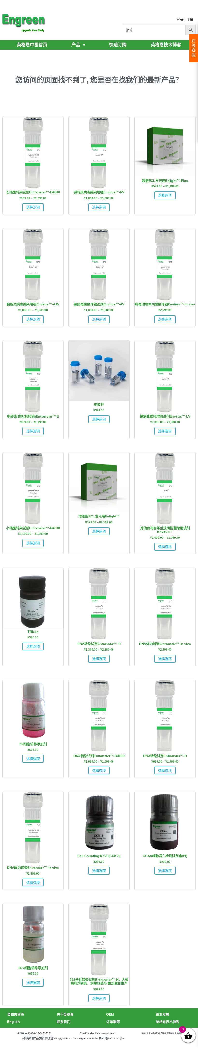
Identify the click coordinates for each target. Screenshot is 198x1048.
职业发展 (162, 1014)
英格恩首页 (15, 1014)
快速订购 (118, 44)
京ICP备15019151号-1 (111, 1038)
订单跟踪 (113, 1022)
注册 (189, 19)
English (13, 1022)
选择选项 (33, 207)
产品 (75, 44)
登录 (180, 19)
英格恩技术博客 (166, 44)
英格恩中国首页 (32, 44)
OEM (110, 1014)
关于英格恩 (65, 1014)
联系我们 (63, 1022)
